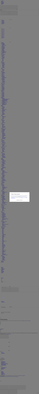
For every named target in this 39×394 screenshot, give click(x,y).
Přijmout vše (19, 196)
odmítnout (22, 197)
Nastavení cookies (13, 197)
